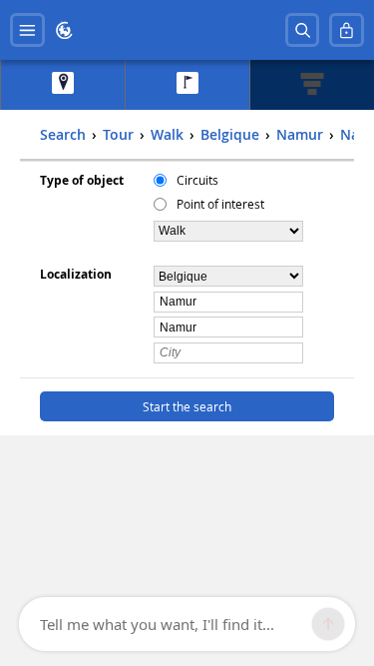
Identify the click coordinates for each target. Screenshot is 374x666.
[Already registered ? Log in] (346, 30)
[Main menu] (27, 30)
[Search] (302, 30)
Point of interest (220, 204)
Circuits (197, 180)
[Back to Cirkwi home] (64, 30)
